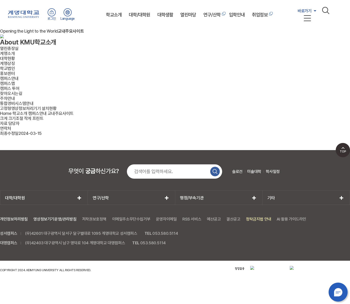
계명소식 (304, 32)
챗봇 (338, 292)
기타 (271, 197)
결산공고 (233, 219)
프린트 (38, 118)
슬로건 (237, 171)
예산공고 (214, 219)
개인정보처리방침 (14, 219)
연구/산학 (212, 15)
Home (5, 113)
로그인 (51, 18)
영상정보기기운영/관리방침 (54, 219)
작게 (27, 118)
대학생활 (165, 15)
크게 (3, 118)
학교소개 (114, 15)
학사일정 (273, 171)
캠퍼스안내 (37, 113)
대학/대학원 (139, 15)
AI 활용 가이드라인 (291, 219)
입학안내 (237, 15)
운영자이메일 (166, 219)
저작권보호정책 (94, 219)
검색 (326, 10)
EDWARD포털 (308, 22)
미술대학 (254, 171)
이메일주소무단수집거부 (131, 219)
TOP (343, 151)
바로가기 (304, 11)
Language (67, 18)
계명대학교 (23, 13)
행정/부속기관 (192, 197)
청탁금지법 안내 (258, 219)
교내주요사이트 (61, 113)
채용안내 (304, 27)
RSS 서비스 (191, 219)
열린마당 (188, 15)
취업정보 (260, 15)
